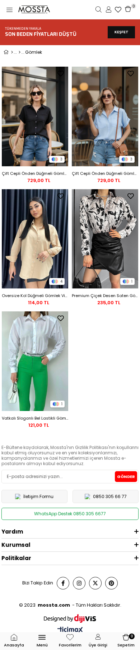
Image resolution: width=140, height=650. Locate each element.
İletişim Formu (38, 496)
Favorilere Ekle (60, 73)
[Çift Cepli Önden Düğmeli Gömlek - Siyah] (35, 116)
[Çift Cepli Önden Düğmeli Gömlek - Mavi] (105, 116)
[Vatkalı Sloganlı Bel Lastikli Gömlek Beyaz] (35, 361)
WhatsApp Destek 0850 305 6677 (70, 514)
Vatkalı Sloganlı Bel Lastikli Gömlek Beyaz (35, 418)
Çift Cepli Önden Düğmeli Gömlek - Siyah (35, 173)
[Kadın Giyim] (19, 52)
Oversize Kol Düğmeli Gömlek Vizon (35, 295)
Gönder (126, 476)
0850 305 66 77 (110, 496)
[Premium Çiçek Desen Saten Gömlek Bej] (105, 239)
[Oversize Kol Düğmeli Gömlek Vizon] (35, 239)
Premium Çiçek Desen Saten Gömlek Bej (105, 295)
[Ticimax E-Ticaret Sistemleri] (70, 630)
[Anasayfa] (12, 52)
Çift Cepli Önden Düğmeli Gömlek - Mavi (105, 173)
